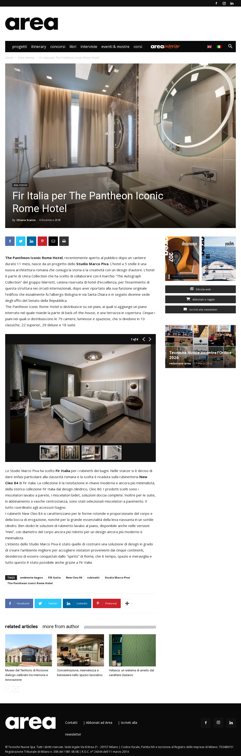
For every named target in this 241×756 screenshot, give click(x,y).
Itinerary (38, 46)
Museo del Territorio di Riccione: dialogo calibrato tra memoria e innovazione (27, 675)
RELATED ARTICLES (21, 626)
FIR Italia (54, 577)
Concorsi (57, 46)
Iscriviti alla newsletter (203, 309)
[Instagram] (224, 3)
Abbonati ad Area (99, 722)
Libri (72, 46)
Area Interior (165, 46)
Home (9, 58)
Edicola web (203, 289)
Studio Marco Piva (117, 577)
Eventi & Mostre (115, 46)
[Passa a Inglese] (210, 46)
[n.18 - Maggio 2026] (219, 259)
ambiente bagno (31, 577)
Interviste (88, 46)
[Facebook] (216, 3)
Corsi (138, 46)
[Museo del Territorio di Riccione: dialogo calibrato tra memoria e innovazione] (28, 650)
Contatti (71, 722)
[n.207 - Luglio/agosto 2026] (182, 259)
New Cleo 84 (74, 577)
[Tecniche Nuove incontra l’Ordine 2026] (200, 346)
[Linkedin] (231, 3)
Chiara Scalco (26, 220)
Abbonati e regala (203, 299)
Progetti (19, 46)
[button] (230, 47)
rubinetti (93, 577)
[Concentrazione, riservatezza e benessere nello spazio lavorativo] (80, 650)
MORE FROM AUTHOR (61, 626)
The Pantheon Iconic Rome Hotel (30, 583)
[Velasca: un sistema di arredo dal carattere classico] (132, 650)
